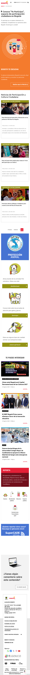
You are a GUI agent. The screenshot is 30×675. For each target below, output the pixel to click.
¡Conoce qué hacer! (15, 345)
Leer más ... (25, 389)
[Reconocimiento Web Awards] (20, 663)
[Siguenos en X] (14, 651)
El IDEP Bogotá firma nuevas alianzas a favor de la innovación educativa (13, 416)
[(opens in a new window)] (6, 656)
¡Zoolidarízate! (15, 286)
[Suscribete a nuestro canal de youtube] (19, 651)
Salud (4, 445)
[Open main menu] (11, 2)
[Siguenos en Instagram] (16, 651)
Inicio (2, 6)
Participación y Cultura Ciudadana (11, 101)
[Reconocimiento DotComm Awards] (13, 663)
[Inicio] (4, 2)
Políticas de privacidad (14, 669)
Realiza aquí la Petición (20, 84)
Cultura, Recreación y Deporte (10, 379)
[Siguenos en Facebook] (8, 651)
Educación (5, 411)
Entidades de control (10, 623)
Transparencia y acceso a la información (11, 629)
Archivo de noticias (9, 626)
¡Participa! (15, 315)
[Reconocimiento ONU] (6, 663)
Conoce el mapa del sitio (11, 620)
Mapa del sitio (7, 669)
